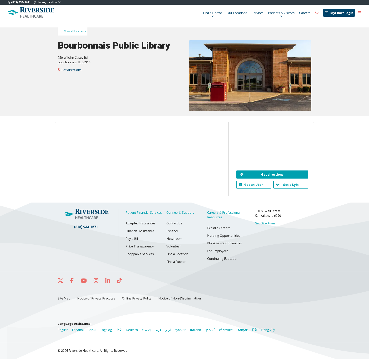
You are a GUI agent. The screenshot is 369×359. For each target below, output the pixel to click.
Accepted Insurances (140, 223)
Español (172, 231)
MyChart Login (341, 13)
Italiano (195, 330)
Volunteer (173, 246)
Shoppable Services (140, 254)
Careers (305, 13)
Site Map (64, 298)
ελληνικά (226, 330)
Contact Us (174, 223)
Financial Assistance (140, 231)
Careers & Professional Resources (223, 214)
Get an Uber (253, 185)
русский (180, 330)
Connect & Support (180, 212)
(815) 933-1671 (20, 2)
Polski (91, 330)
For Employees (217, 251)
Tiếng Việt (268, 330)
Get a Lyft (291, 185)
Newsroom (174, 239)
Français (242, 330)
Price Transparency (140, 246)
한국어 (146, 330)
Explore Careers (218, 228)
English (63, 330)
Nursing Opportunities (223, 235)
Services (257, 13)
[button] (359, 13)
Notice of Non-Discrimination (179, 298)
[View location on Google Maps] (272, 149)
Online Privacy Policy (136, 298)
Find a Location (177, 254)
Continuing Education (222, 258)
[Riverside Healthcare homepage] (31, 13)
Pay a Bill (132, 239)
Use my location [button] (47, 2)
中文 (119, 330)
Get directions (71, 70)
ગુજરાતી (210, 330)
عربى (158, 330)
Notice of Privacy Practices (96, 298)
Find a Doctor (212, 13)
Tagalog (106, 330)
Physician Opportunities (224, 243)
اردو (168, 330)
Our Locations (237, 13)
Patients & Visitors (281, 13)
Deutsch (132, 330)
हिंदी (254, 330)
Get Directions (265, 223)
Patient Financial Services (144, 212)
